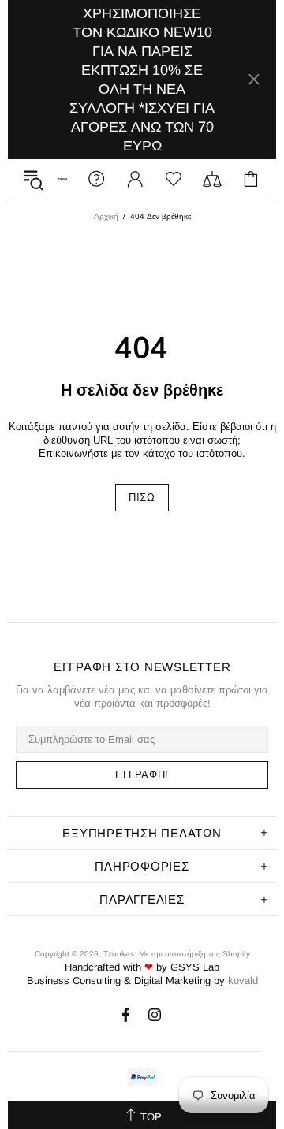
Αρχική (106, 216)
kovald (243, 980)
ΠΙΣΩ (142, 497)
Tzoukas (118, 953)
